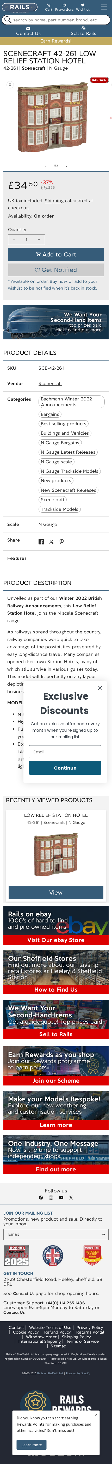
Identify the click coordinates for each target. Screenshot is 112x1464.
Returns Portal (90, 1332)
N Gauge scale (56, 462)
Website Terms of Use (50, 1327)
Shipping (54, 200)
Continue (65, 768)
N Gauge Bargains (60, 443)
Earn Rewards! (56, 41)
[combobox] (56, 20)
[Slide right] (66, 165)
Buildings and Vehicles (65, 433)
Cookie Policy (26, 1332)
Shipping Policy (76, 1337)
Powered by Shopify (78, 1373)
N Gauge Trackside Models (69, 471)
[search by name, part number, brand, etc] (7, 20)
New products (56, 480)
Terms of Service (82, 1341)
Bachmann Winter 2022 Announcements (66, 402)
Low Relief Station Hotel (56, 815)
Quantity (17, 230)
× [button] (96, 1415)
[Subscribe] (103, 1234)
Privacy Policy (90, 1327)
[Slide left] (45, 165)
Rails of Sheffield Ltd (50, 1373)
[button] (49, 8)
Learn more (31, 1444)
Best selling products (63, 424)
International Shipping (39, 1341)
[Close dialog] (100, 688)
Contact (16, 1327)
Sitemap (58, 1346)
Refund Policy (57, 1332)
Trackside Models (59, 509)
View (56, 893)
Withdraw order (41, 1337)
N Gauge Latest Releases (68, 452)
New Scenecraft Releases (68, 490)
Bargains (50, 414)
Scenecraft (33, 68)
